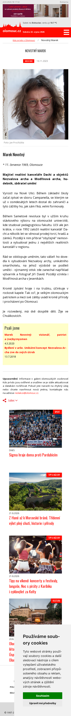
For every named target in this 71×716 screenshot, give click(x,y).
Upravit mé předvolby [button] (42, 703)
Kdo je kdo (28, 61)
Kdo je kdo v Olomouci (24, 40)
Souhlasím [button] (42, 695)
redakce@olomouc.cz (26, 393)
